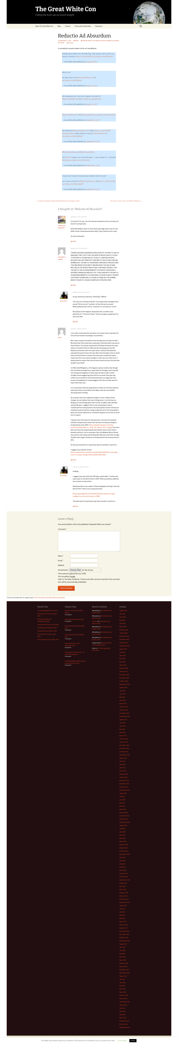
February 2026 (123, 630)
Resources (98, 26)
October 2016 (123, 938)
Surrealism (115, 40)
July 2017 (122, 909)
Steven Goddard (106, 40)
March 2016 (122, 960)
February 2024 (123, 707)
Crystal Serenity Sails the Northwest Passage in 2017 (57, 201)
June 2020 (122, 832)
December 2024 (124, 675)
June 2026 (122, 617)
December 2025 (124, 636)
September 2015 (124, 973)
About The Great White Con (44, 26)
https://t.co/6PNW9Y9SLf (84, 56)
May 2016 (122, 954)
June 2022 (122, 764)
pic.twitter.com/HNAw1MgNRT (73, 184)
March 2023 (122, 736)
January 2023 (123, 742)
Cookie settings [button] (122, 1041)
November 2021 (124, 784)
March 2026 (122, 626)
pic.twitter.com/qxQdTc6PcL (91, 99)
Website (61, 565)
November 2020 (124, 816)
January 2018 (123, 896)
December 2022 (124, 745)
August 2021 (123, 793)
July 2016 (122, 947)
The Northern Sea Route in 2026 (47, 631)
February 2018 (123, 893)
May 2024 (122, 697)
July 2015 (122, 979)
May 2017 (122, 915)
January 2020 (123, 848)
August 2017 (123, 905)
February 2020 (123, 845)
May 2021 (122, 803)
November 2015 (124, 970)
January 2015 (123, 998)
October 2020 (123, 819)
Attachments (63, 570)
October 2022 (123, 752)
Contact (67, 26)
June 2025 (122, 655)
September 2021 (124, 790)
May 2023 (122, 729)
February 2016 (123, 963)
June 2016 (122, 950)
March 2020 (122, 841)
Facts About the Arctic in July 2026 (48, 624)
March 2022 (122, 771)
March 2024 (122, 703)
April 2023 (122, 732)
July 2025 (122, 652)
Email (60, 560)
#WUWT (68, 157)
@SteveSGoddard (99, 133)
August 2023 (123, 719)
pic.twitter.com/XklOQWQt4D (72, 136)
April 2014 (122, 1014)
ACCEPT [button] (133, 1041)
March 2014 (122, 1018)
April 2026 (122, 623)
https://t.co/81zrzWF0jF (102, 130)
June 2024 (122, 694)
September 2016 (124, 941)
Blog (59, 26)
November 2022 (124, 748)
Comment (62, 529)
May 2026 (122, 620)
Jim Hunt (70, 43)
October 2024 (123, 681)
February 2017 (123, 925)
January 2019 (123, 873)
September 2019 (124, 854)
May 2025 (122, 659)
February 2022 (123, 774)
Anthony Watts (86, 40)
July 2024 (122, 691)
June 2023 (122, 726)
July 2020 (122, 828)
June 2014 (122, 1011)
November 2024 (124, 678)
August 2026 (123, 610)
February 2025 (123, 668)
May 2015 (122, 986)
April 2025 (122, 662)
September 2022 (124, 755)
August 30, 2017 (92, 62)
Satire (77, 40)
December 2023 (124, 713)
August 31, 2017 (92, 85)
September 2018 (124, 880)
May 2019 (122, 864)
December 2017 (124, 899)
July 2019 (122, 857)
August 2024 (123, 687)
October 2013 (123, 1024)
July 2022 (122, 761)
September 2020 (124, 822)
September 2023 (124, 716)
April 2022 (122, 768)
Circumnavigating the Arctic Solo (47, 610)
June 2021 (122, 800)
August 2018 (123, 883)
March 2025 (122, 665)
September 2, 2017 (93, 141)
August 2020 (123, 825)
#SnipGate (65, 160)
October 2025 (123, 643)
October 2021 (123, 787)
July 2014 (122, 1008)
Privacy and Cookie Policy (83, 26)
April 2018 (122, 886)
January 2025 (123, 671)
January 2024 (123, 710)
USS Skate (61, 43)
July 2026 (122, 614)
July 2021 (122, 796)
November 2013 (124, 1021)
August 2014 (123, 1005)
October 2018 (123, 877)
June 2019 (122, 861)
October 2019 (123, 851)
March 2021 (122, 809)
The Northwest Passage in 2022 (74, 619)
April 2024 (122, 700)
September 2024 (124, 684)
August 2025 (123, 649)
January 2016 (123, 966)
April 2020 (122, 838)
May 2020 (122, 835)
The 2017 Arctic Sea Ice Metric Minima (126, 201)
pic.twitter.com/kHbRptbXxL (72, 80)
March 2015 (122, 992)
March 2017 (122, 921)
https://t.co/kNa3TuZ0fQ (106, 181)
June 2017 (122, 912)
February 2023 (123, 739)
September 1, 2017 (93, 120)
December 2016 (124, 931)
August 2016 (123, 944)
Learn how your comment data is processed (49, 597)
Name (61, 556)
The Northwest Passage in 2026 (47, 628)
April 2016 (122, 957)
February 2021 (123, 812)
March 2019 (122, 870)
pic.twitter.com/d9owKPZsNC (105, 115)
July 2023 (122, 723)
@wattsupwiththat (87, 115)
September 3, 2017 (93, 189)
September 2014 (124, 1002)
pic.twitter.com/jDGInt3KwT (103, 56)
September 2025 (124, 646)
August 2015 (123, 976)
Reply (74, 241)
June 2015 (122, 982)
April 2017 (122, 918)
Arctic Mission (96, 40)
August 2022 (123, 758)
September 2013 (124, 1027)
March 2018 (122, 889)
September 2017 (124, 902)
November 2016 (124, 934)
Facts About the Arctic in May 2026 (48, 639)
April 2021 (122, 806)
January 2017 (123, 928)
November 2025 (124, 639)
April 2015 (122, 989)
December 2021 (124, 780)
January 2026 (123, 633)
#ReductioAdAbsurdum (85, 77)
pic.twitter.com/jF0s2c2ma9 (80, 160)
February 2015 (123, 995)
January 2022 (123, 777)
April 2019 (122, 867)
